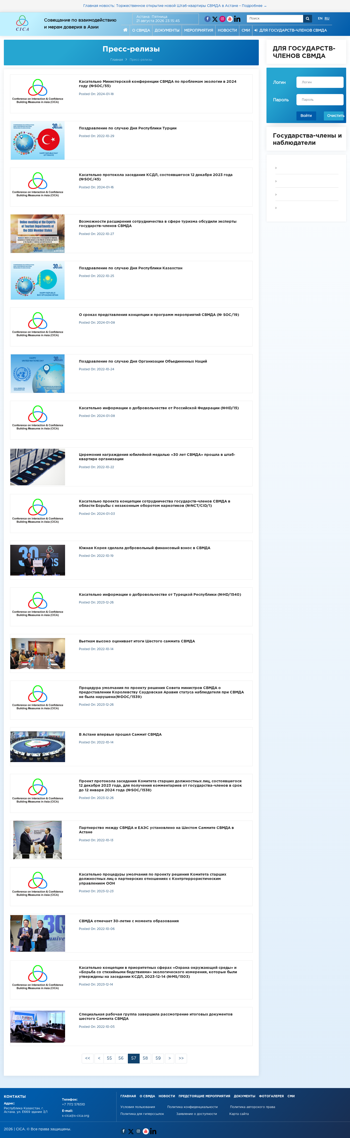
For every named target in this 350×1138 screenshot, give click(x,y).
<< (87, 1058)
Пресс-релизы (141, 59)
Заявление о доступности (197, 1114)
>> (181, 1058)
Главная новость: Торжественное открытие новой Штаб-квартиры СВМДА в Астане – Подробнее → (175, 5)
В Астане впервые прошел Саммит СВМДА (120, 734)
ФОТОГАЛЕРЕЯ (271, 1096)
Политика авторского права (252, 1107)
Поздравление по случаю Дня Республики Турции (128, 128)
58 (145, 1058)
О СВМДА (141, 30)
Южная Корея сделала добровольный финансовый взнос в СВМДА (144, 548)
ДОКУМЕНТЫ (167, 30)
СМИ (246, 30)
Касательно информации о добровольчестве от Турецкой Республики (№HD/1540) (160, 594)
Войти (306, 115)
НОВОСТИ (227, 30)
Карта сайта (239, 1114)
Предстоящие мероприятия (204, 1096)
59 (158, 1058)
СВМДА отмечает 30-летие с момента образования (129, 921)
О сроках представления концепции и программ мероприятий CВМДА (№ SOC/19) (159, 314)
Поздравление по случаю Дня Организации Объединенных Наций (143, 361)
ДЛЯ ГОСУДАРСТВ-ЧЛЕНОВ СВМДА (292, 30)
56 (120, 1058)
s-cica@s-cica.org (75, 1115)
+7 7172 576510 (73, 1104)
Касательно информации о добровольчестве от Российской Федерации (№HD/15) (159, 408)
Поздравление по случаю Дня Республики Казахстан (130, 268)
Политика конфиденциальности (193, 1107)
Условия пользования (138, 1107)
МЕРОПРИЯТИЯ (198, 30)
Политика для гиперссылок (142, 1114)
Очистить (335, 115)
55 (109, 1058)
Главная (116, 59)
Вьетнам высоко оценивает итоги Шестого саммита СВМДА (137, 641)
